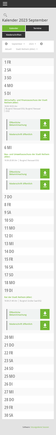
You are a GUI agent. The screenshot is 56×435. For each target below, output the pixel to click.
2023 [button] (31, 43)
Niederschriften (13, 34)
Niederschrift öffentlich (20, 134)
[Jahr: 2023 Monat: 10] (41, 44)
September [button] (17, 43)
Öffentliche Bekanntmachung (18, 123)
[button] (45, 124)
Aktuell (8, 49)
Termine (37, 28)
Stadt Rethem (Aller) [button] (26, 49)
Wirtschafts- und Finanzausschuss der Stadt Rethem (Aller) (25, 101)
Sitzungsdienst (40, 427)
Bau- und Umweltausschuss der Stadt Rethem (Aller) (26, 155)
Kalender (13, 28)
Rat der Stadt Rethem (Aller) (18, 297)
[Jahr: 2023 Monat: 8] (6, 44)
